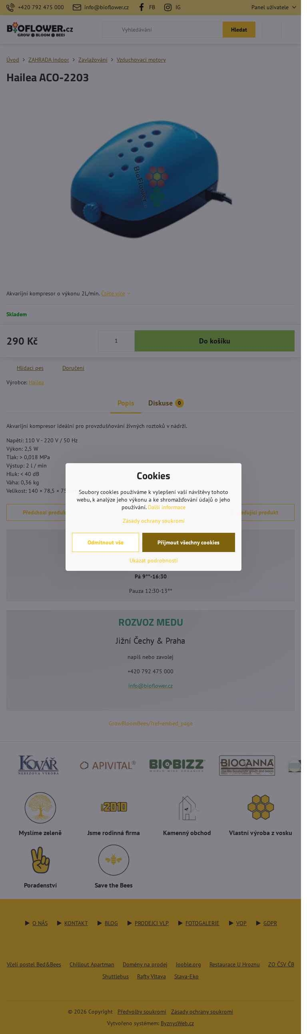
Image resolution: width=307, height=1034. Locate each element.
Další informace (166, 507)
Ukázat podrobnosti (154, 560)
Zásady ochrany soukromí (154, 520)
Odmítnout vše (106, 542)
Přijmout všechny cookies (188, 542)
